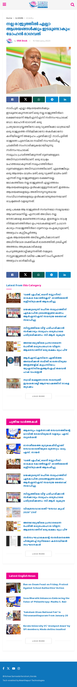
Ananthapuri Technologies (32, 680)
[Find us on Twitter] (8, 668)
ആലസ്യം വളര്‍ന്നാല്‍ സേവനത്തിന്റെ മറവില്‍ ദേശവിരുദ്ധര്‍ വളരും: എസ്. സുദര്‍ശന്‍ (46, 433)
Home (9, 18)
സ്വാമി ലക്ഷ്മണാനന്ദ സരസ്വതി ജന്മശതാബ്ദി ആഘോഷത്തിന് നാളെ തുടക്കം (46, 383)
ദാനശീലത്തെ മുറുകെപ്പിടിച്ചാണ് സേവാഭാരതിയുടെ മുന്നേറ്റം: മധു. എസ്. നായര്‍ (44, 449)
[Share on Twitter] (26, 99)
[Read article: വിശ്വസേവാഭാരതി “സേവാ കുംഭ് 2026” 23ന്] (13, 512)
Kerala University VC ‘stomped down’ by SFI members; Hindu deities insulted (46, 627)
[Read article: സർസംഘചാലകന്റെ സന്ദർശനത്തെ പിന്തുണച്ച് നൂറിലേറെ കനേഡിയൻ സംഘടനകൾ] (13, 541)
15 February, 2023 (41, 40)
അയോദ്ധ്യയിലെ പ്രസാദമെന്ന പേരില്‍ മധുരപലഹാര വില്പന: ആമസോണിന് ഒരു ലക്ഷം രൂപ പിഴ (45, 346)
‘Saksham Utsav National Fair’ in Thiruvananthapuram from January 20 (45, 613)
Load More (38, 396)
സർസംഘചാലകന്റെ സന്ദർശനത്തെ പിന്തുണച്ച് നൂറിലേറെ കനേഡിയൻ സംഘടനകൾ (46, 541)
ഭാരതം (30, 18)
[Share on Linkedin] (65, 99)
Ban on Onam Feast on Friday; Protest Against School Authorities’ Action (45, 586)
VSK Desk (22, 40)
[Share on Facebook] (12, 99)
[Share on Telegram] (52, 99)
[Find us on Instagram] (19, 668)
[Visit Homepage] (38, 4)
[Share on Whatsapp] (39, 99)
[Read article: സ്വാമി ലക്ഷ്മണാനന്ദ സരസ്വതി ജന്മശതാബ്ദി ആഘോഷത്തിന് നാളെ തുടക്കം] (13, 383)
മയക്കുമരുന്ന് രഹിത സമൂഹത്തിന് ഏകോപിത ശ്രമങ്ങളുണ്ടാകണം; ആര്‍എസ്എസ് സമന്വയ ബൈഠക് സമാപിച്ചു (45, 315)
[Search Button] (72, 4)
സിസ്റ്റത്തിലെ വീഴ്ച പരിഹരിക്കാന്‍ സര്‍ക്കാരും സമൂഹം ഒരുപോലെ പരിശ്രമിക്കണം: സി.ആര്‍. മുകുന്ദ (44, 331)
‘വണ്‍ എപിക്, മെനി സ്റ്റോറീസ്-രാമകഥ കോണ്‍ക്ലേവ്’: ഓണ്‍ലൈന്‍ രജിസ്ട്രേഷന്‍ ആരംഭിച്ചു (45, 298)
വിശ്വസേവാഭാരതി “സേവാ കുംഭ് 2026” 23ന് (43, 510)
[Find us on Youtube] (13, 668)
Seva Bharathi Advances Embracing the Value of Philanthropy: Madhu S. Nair (46, 599)
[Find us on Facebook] (3, 668)
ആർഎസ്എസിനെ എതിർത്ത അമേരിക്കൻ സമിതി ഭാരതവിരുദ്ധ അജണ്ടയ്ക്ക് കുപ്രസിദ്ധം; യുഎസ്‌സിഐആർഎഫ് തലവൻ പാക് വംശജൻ (45, 365)
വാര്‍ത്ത (19, 18)
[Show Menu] (4, 4)
